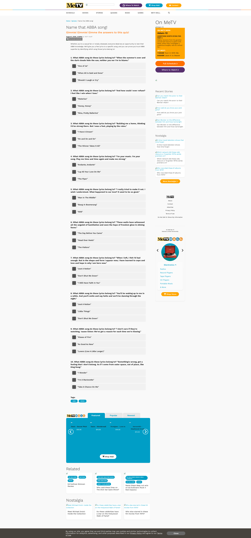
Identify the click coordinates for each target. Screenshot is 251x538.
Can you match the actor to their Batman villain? (169, 101)
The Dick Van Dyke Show (106, 477)
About (170, 200)
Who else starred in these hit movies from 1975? (137, 512)
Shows (85, 13)
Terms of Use (170, 213)
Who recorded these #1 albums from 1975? (169, 174)
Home (68, 21)
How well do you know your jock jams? (169, 114)
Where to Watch (169, 70)
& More (163, 287)
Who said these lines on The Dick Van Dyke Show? (108, 488)
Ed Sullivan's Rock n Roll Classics (135, 478)
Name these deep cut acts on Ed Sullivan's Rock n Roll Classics (137, 487)
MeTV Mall (155, 13)
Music (127, 13)
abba (74, 401)
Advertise (170, 207)
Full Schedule (169, 63)
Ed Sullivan (72, 477)
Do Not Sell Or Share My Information (170, 217)
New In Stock (166, 280)
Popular (113, 415)
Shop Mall (155, 5)
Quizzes (113, 13)
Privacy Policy (170, 210)
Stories (99, 13)
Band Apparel (165, 284)
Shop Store (171, 294)
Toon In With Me (172, 53)
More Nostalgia (170, 181)
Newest (131, 415)
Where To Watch (132, 5)
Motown (82, 477)
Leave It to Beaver (172, 55)
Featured (95, 415)
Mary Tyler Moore (104, 484)
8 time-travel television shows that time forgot (168, 146)
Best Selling (165, 276)
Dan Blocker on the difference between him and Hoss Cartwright (170, 126)
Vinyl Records (166, 269)
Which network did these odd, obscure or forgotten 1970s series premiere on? (170, 161)
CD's (162, 273)
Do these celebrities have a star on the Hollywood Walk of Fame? (108, 513)
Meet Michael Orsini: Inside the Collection (77, 512)
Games (140, 13)
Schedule (70, 13)
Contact (175, 5)
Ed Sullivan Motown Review (76, 485)
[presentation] (71, 431)
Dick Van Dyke (102, 480)
